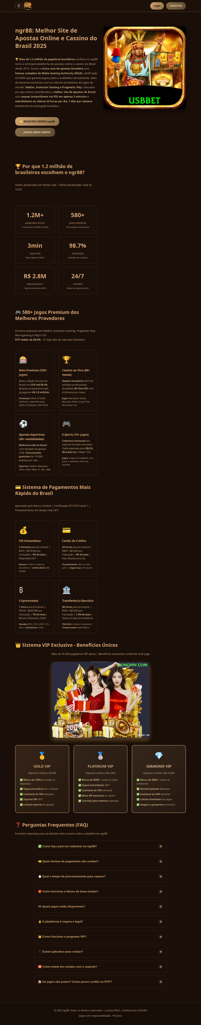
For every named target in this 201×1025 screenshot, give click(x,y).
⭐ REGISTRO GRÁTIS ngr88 (37, 121)
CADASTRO (176, 5)
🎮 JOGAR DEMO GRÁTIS (35, 132)
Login (157, 5)
